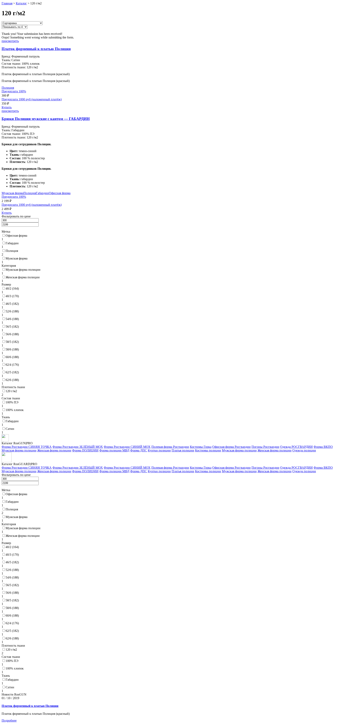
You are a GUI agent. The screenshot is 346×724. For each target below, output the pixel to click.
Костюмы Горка (200, 446)
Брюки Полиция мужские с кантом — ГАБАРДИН (46, 119)
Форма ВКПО (323, 446)
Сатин (10, 428)
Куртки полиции (159, 450)
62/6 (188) (12, 380)
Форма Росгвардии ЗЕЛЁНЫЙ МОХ (77, 446)
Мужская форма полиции (23, 269)
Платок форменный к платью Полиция (36, 49)
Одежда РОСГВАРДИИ (296, 446)
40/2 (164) (12, 288)
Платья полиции (183, 450)
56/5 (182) (12, 326)
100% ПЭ (12, 402)
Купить (7, 107)
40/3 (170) (12, 296)
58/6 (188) (12, 349)
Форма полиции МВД (114, 450)
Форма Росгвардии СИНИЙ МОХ (127, 446)
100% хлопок (15, 410)
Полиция (8, 87)
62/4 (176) (12, 364)
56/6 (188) (12, 334)
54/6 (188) (12, 319)
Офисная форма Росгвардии (231, 446)
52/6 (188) (12, 311)
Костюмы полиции (208, 450)
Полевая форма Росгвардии (170, 446)
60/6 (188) (12, 357)
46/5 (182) (12, 303)
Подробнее (9, 720)
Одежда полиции (304, 450)
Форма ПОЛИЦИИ (85, 450)
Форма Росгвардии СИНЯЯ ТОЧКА (27, 446)
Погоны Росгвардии (265, 446)
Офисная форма (59, 193)
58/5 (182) (12, 341)
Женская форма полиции (23, 277)
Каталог (21, 3)
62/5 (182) (12, 372)
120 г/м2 (11, 391)
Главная (7, 3)
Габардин (42, 193)
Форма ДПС (138, 450)
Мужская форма (12, 193)
